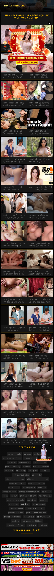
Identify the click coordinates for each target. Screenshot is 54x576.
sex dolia (26, 467)
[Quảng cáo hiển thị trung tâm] (27, 46)
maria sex (43, 500)
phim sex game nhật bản (36, 513)
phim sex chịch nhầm (12, 517)
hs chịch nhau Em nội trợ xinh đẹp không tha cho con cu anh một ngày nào (13, 216)
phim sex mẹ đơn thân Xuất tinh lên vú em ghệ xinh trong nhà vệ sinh (39, 272)
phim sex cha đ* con (36, 483)
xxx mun (14, 496)
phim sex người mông (21, 475)
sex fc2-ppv (32, 500)
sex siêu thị (31, 525)
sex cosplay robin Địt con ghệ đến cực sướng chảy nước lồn (40, 413)
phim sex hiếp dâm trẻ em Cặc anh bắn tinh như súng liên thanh (40, 104)
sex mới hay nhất (30, 458)
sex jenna (43, 525)
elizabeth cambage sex (15, 479)
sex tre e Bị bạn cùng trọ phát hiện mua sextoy (13, 357)
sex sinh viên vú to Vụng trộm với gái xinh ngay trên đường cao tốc (13, 160)
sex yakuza (8, 471)
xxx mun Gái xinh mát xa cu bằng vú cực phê (13, 244)
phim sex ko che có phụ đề (37, 479)
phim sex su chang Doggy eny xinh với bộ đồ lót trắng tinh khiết (40, 132)
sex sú (5, 496)
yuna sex (27, 454)
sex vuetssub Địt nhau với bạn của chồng (39, 216)
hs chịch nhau (14, 487)
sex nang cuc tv (29, 487)
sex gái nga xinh (39, 504)
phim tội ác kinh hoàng (35, 508)
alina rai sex (13, 504)
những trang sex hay (17, 483)
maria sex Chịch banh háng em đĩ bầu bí (12, 188)
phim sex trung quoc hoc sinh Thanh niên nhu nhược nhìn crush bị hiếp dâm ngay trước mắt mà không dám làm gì (13, 413)
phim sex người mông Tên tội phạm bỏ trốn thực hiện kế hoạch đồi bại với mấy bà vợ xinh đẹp (12, 132)
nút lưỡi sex (33, 471)
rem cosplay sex (16, 508)
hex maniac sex (45, 496)
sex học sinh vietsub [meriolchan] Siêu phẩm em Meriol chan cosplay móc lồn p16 (39, 76)
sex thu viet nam (43, 517)
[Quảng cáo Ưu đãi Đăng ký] (27, 554)
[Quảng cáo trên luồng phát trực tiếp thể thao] (27, 568)
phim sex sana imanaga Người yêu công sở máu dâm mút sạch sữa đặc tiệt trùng (13, 104)
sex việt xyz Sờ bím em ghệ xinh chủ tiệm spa (39, 385)
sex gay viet (21, 471)
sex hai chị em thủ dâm (12, 458)
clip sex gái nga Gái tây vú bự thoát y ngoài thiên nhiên (40, 244)
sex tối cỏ (42, 487)
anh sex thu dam (9, 492)
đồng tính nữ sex (40, 462)
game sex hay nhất (15, 513)
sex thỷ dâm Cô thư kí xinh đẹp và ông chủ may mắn (13, 300)
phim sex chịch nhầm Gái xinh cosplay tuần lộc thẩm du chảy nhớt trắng (40, 188)
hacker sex (11, 462)
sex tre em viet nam (41, 467)
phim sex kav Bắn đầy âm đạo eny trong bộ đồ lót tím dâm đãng (13, 385)
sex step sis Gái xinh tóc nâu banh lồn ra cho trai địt (13, 441)
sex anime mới (25, 462)
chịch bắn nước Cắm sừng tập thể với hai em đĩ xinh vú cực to (39, 441)
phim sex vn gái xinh (28, 496)
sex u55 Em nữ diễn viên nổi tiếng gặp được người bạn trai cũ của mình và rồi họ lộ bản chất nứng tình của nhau (40, 300)
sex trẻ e (15, 521)
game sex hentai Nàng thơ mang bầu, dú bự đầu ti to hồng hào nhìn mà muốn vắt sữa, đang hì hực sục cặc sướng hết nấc (40, 328)
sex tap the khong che (15, 500)
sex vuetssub (29, 517)
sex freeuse (46, 492)
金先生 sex (25, 504)
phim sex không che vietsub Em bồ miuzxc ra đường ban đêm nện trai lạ (40, 357)
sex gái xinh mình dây (15, 525)
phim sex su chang (12, 467)
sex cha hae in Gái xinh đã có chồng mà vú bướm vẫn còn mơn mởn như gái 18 (40, 160)
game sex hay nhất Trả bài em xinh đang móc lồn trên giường (13, 272)
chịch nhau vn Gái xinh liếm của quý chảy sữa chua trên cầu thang (12, 76)
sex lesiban (45, 471)
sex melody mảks (14, 454)
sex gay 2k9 (37, 475)
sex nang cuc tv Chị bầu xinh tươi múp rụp (13, 328)
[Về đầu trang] (47, 572)
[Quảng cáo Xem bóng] (27, 547)
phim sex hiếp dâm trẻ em (29, 492)
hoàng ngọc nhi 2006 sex (32, 521)
